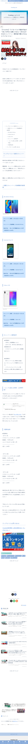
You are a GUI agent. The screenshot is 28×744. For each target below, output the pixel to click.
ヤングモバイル (17, 414)
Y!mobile (4, 555)
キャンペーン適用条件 (13, 138)
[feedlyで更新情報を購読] (14, 601)
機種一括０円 (14, 557)
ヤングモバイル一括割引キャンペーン (14, 126)
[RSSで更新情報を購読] (17, 601)
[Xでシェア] (2, 58)
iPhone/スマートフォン (7, 553)
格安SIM (8, 557)
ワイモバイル (18, 555)
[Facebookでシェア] (5, 58)
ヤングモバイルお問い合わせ (13, 147)
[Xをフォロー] (11, 601)
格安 (3, 557)
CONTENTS (12, 123)
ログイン (15, 721)
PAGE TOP (14, 734)
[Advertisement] (14, 105)
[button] (25, 393)
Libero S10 (10, 136)
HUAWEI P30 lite (12, 132)
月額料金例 (10, 144)
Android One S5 (11, 134)
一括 (24, 555)
